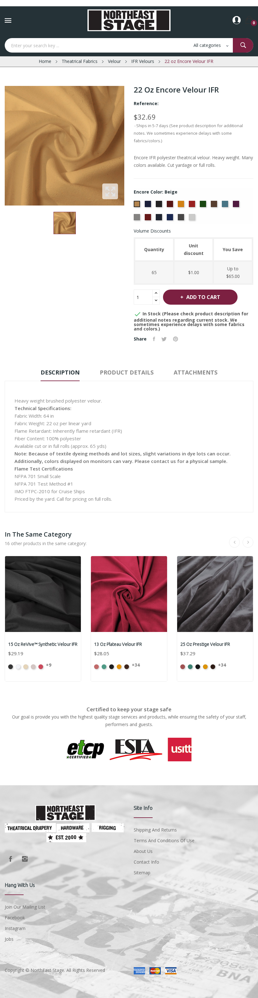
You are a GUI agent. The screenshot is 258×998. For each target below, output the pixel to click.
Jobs (9, 939)
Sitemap (142, 873)
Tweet (164, 339)
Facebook (10, 859)
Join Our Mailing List (25, 907)
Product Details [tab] (127, 372)
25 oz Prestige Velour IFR (205, 644)
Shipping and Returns (155, 830)
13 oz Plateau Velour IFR (118, 644)
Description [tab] (60, 372)
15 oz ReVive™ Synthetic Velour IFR (42, 644)
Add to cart (203, 297)
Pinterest (175, 339)
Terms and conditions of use (164, 840)
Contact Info (146, 862)
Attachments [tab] (195, 372)
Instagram (25, 859)
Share (154, 339)
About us (143, 851)
